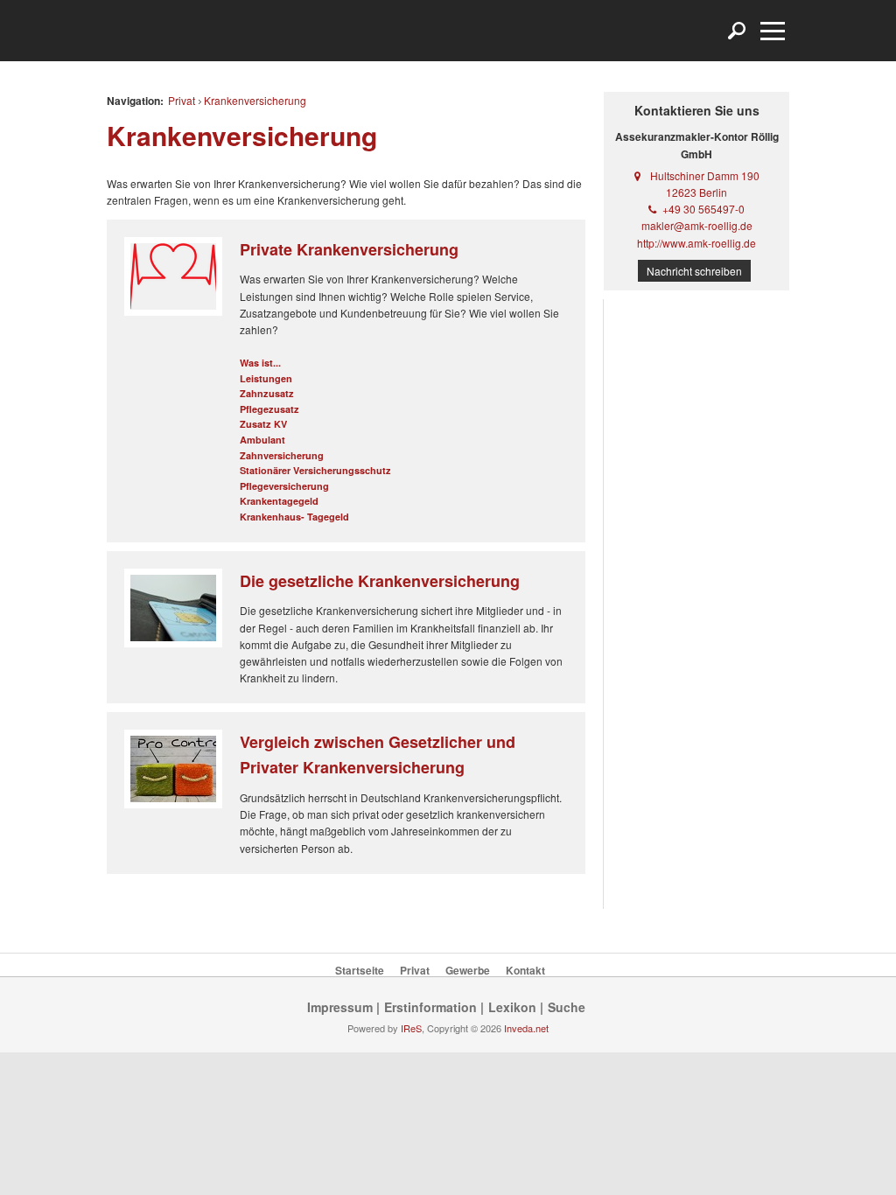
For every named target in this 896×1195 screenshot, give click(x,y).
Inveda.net (526, 1028)
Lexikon (512, 1007)
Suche (566, 1007)
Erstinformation (430, 1007)
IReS (411, 1028)
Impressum (340, 1007)
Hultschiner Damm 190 (705, 175)
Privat (181, 100)
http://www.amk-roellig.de (696, 242)
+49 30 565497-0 (703, 208)
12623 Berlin (696, 192)
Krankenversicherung (255, 100)
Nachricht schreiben (694, 270)
